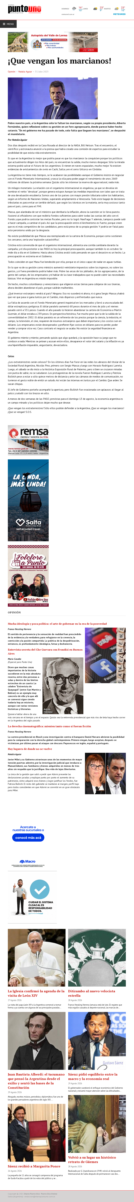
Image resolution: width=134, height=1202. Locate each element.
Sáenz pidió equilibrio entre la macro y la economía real (92, 1076)
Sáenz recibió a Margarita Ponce (34, 1166)
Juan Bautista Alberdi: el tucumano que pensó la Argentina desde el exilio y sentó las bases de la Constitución (36, 1081)
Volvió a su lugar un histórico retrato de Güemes (92, 1159)
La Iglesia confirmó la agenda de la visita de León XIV (36, 993)
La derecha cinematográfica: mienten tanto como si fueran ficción (49, 726)
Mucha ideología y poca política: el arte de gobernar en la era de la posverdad (57, 623)
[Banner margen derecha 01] (28, 836)
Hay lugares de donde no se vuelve (30, 749)
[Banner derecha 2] (28, 500)
